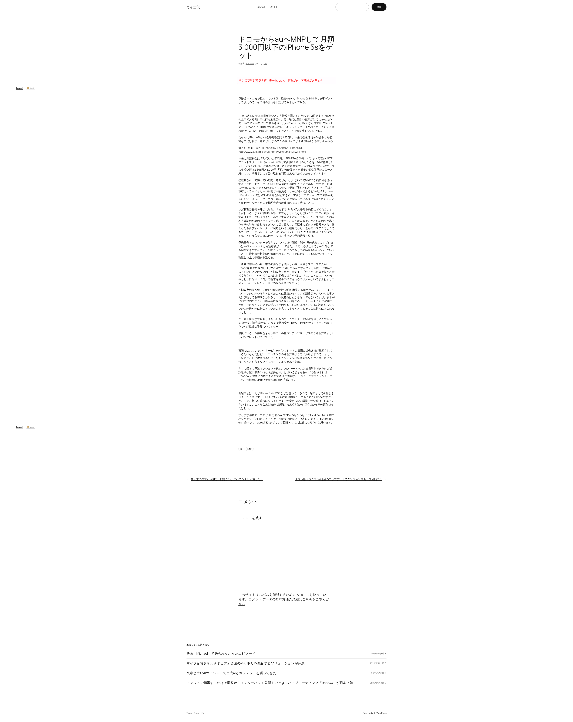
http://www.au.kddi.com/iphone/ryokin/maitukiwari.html (272, 151)
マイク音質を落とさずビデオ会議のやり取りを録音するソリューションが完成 (246, 663)
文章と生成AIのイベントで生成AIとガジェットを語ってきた (232, 673)
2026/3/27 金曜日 (378, 682)
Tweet (19, 88)
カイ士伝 (193, 7)
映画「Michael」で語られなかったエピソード (221, 653)
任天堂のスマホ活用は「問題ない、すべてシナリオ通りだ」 (227, 479)
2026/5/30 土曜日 (378, 663)
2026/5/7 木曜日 (378, 673)
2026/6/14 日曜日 (378, 653)
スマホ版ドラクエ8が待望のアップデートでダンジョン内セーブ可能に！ (338, 479)
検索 (379, 7)
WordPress (381, 713)
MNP (249, 448)
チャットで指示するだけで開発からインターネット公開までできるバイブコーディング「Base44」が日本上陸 (270, 683)
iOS (265, 63)
